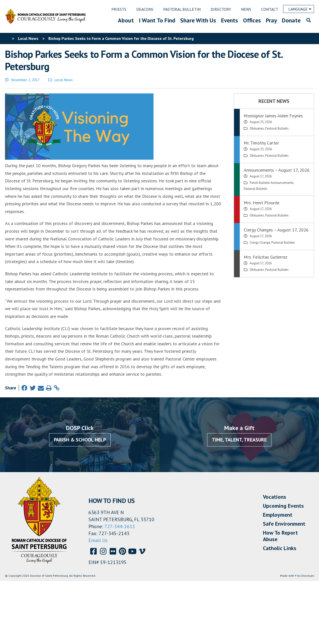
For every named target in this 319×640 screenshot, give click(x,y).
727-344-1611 (119, 526)
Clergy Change (260, 242)
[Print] (49, 388)
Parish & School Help (80, 439)
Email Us (98, 540)
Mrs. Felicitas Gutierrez (265, 257)
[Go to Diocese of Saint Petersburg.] (7, 38)
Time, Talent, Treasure (239, 439)
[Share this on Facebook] (24, 388)
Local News (64, 79)
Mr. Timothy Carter (261, 143)
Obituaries (257, 128)
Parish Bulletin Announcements (272, 183)
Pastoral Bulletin (277, 128)
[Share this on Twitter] (33, 388)
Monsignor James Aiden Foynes (273, 116)
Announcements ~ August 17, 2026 (277, 170)
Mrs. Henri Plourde (261, 203)
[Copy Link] (56, 388)
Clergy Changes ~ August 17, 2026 (276, 230)
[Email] (41, 388)
